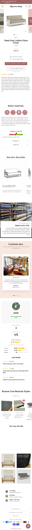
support (16, 515)
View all (16, 396)
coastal (6, 85)
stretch (27, 89)
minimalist (14, 85)
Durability (16, 141)
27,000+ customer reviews (15, 497)
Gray (5, 77)
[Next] (30, 178)
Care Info (16, 144)
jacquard (27, 86)
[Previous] (2, 178)
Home (15, 37)
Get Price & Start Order (17, 63)
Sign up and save (15, 519)
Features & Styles (15, 512)
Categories (15, 509)
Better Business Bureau (15, 492)
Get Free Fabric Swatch (17, 68)
